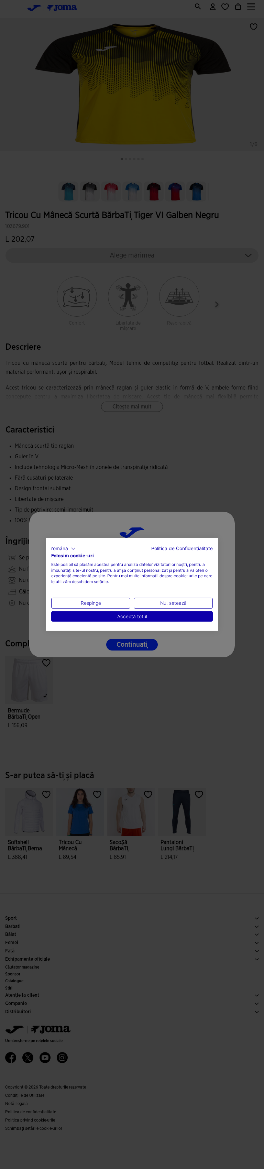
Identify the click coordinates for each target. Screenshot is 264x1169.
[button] (63, 549)
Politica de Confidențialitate (182, 548)
